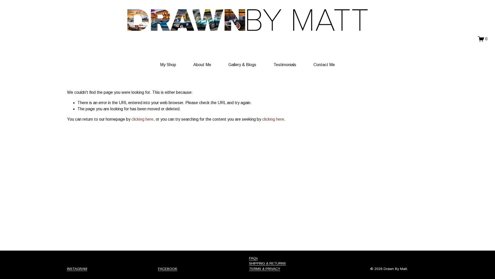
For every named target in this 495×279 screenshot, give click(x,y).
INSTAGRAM (77, 269)
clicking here (142, 119)
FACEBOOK (167, 269)
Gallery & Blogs (242, 65)
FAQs (253, 258)
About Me (202, 65)
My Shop (168, 65)
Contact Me (324, 65)
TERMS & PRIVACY (264, 269)
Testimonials (285, 65)
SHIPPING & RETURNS (267, 263)
